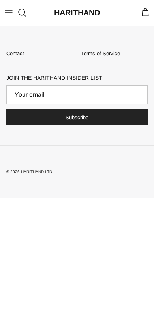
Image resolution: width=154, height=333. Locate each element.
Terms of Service (100, 53)
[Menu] (8, 12)
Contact (15, 53)
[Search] (26, 12)
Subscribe (77, 117)
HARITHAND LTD (36, 172)
